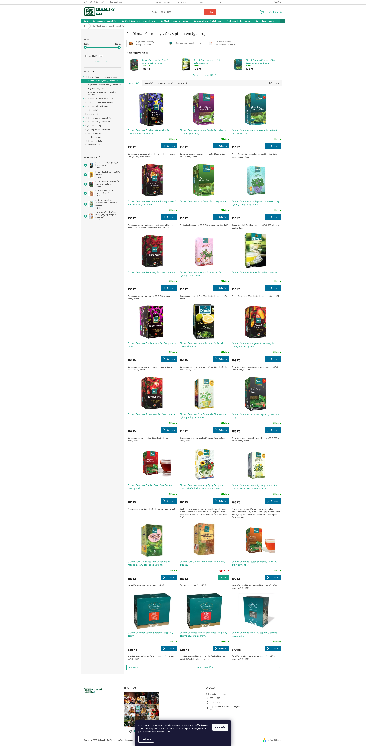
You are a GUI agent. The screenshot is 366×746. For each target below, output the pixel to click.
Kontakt (202, 2)
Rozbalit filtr (101, 61)
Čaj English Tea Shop (94, 133)
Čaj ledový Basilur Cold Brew (97, 129)
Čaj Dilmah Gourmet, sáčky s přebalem (101, 80)
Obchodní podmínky (162, 2)
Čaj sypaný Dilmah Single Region (99, 102)
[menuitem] (100, 21)
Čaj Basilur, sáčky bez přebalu (98, 118)
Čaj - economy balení (97, 88)
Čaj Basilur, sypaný (93, 125)
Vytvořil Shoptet (275, 740)
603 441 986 (215, 698)
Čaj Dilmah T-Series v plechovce (99, 98)
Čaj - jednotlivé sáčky (94, 110)
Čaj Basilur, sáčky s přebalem (97, 121)
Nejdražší (149, 83)
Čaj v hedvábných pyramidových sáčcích (102, 93)
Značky (88, 148)
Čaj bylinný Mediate (93, 141)
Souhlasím (220, 727)
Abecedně (182, 83)
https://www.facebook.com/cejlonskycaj (225, 708)
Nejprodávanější (165, 83)
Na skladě (95, 56)
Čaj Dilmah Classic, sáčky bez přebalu (101, 77)
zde (168, 731)
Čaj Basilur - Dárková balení (96, 106)
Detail (223, 577)
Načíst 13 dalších (204, 667)
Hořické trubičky (92, 144)
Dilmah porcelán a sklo (95, 114)
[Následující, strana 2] (273, 667)
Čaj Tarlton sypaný (93, 137)
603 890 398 (215, 702)
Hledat (210, 12)
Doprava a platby (185, 2)
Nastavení (146, 739)
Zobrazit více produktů (203, 75)
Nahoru (135, 667)
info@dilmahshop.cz (218, 694)
